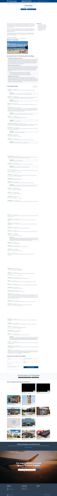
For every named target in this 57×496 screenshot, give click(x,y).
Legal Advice (23, 488)
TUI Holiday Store (9, 415)
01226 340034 (24, 9)
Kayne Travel (38, 392)
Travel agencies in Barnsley (32, 3)
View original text (20, 118)
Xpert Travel (24, 392)
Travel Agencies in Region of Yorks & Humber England (24, 377)
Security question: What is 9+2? (12, 366)
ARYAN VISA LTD (39, 438)
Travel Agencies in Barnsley (35, 377)
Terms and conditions (24, 487)
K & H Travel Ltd (24, 438)
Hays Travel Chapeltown (40, 415)
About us (8, 487)
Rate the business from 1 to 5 (27, 358)
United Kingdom (9, 3)
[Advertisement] (39, 16)
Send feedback (31, 367)
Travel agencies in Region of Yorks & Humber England (19, 3)
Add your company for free (28, 447)
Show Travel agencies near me (28, 471)
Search (38, 469)
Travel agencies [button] (34, 1)
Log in (49, 1)
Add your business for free (42, 1)
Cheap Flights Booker (10, 438)
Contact (37, 487)
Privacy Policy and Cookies (25, 489)
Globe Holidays (24, 415)
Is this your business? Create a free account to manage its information (16, 38)
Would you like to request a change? (12, 37)
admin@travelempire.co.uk (32, 9)
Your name (9, 358)
